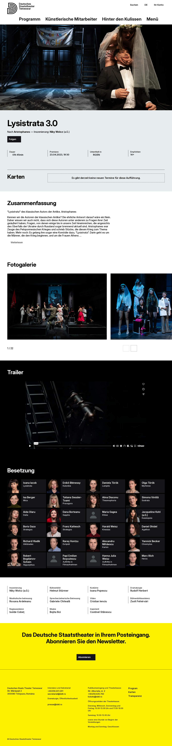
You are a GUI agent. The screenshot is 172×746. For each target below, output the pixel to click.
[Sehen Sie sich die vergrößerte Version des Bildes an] (57, 306)
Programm (29, 19)
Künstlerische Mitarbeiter (71, 19)
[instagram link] (86, 678)
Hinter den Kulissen (122, 19)
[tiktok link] (93, 678)
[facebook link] (78, 678)
